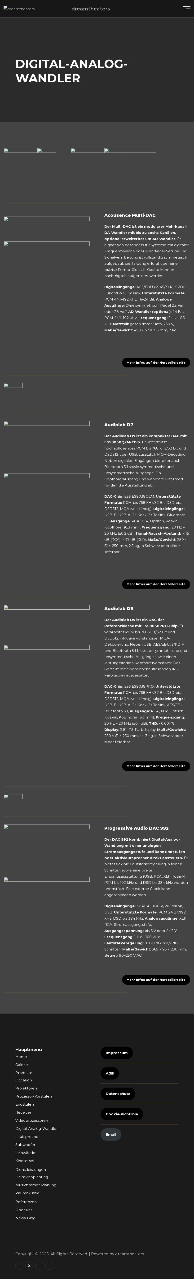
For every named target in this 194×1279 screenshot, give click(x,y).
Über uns (23, 1210)
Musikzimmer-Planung (35, 1185)
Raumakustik (27, 1193)
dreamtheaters (90, 9)
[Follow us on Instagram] (39, 1266)
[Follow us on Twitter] (29, 1265)
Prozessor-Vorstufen (33, 1096)
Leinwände (25, 1152)
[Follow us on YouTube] (49, 1266)
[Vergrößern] (83, 222)
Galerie (21, 1064)
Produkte (23, 1072)
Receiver (23, 1112)
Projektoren (26, 1088)
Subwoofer (25, 1144)
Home (21, 1056)
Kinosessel (24, 1161)
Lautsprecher (27, 1136)
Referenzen (26, 1202)
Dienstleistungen (30, 1169)
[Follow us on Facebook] (19, 1266)
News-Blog (25, 1218)
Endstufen (24, 1104)
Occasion (23, 1080)
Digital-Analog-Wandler (36, 1128)
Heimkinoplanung (31, 1177)
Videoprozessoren (31, 1120)
